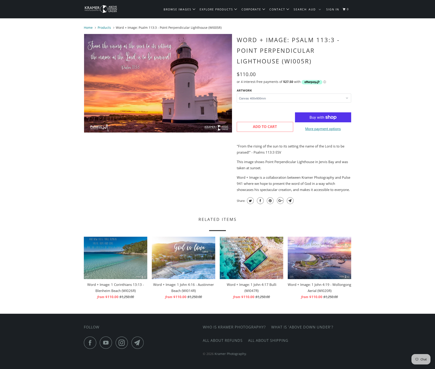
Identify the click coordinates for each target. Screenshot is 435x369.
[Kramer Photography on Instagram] (123, 342)
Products (104, 27)
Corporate (252, 9)
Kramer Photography (230, 354)
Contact (277, 9)
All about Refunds (223, 340)
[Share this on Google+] (280, 200)
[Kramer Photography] (107, 9)
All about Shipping (268, 340)
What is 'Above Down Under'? (302, 327)
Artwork (244, 90)
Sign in (332, 9)
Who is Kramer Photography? (234, 327)
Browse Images (178, 9)
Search (300, 9)
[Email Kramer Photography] (138, 342)
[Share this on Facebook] (260, 200)
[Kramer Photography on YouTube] (107, 342)
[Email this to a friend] (290, 200)
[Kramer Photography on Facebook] (91, 342)
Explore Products (217, 9)
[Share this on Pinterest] (270, 200)
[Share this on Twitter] (250, 200)
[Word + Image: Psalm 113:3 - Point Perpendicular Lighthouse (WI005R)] (158, 83)
